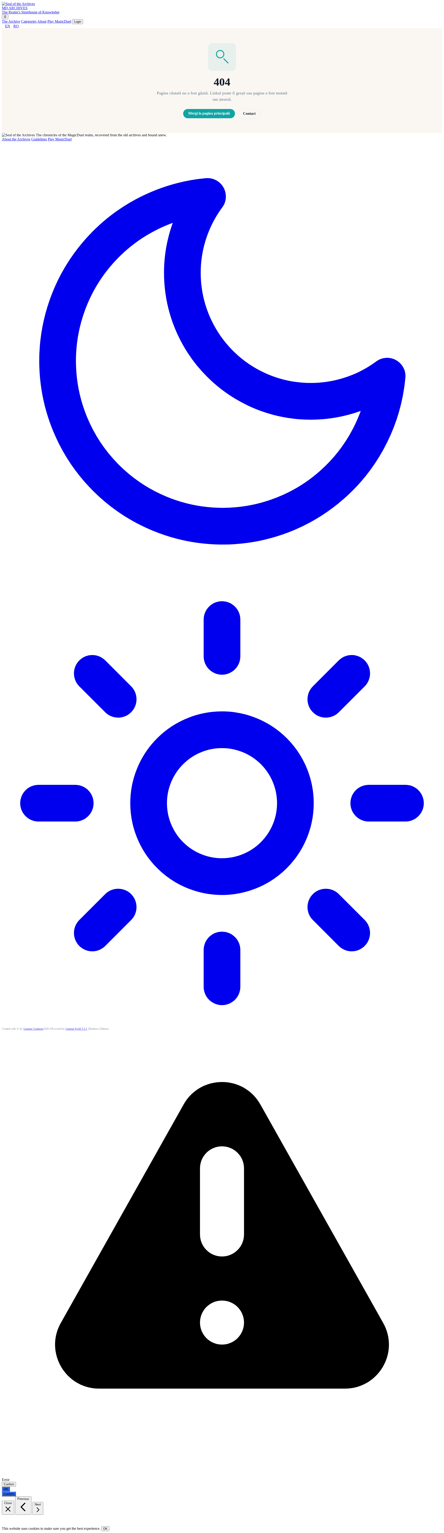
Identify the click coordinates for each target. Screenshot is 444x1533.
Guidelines (39, 139)
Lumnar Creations (33, 1028)
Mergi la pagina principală (209, 113)
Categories (29, 21)
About (41, 21)
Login (77, 21)
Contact (249, 113)
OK (6, 1489)
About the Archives (16, 139)
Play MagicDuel (59, 21)
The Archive (11, 21)
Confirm (9, 1484)
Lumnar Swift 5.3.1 (76, 1028)
